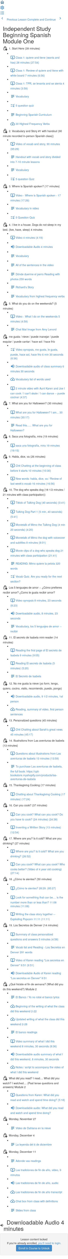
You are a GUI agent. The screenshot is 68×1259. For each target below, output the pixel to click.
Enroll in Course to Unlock (34, 1248)
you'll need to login (49, 1243)
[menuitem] (2, 9)
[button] (2, 3)
